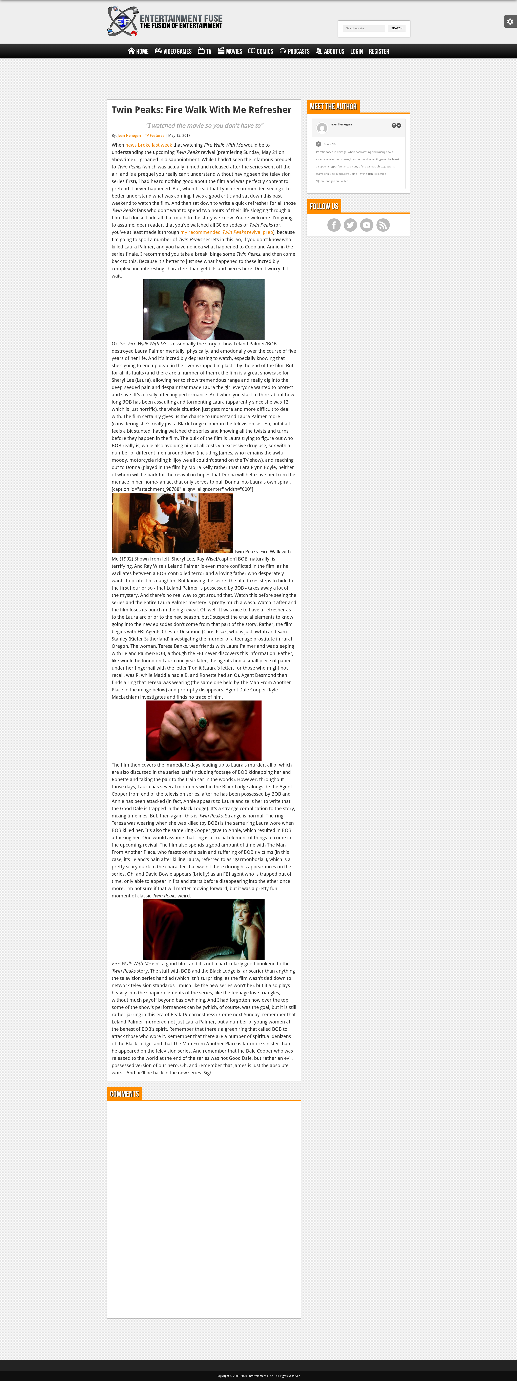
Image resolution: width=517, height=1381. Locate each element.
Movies (234, 51)
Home (142, 51)
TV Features (154, 135)
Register (379, 51)
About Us (334, 51)
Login (356, 51)
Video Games (177, 51)
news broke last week (148, 145)
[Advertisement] (258, 78)
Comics (265, 51)
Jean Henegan (129, 135)
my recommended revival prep (226, 232)
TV (208, 51)
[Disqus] (204, 1156)
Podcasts (299, 51)
